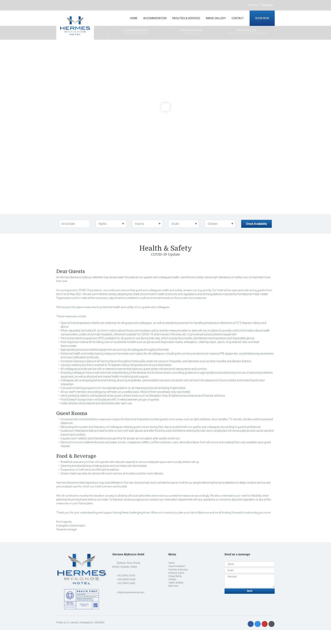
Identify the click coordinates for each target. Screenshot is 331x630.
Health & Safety (176, 582)
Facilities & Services (186, 18)
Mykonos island (191, 32)
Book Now (262, 18)
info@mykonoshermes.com (130, 592)
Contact (238, 18)
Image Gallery (216, 18)
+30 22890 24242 (125, 575)
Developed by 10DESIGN (92, 622)
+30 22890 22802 (125, 583)
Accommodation (154, 18)
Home (134, 18)
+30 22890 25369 (125, 579)
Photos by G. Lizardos (67, 622)
